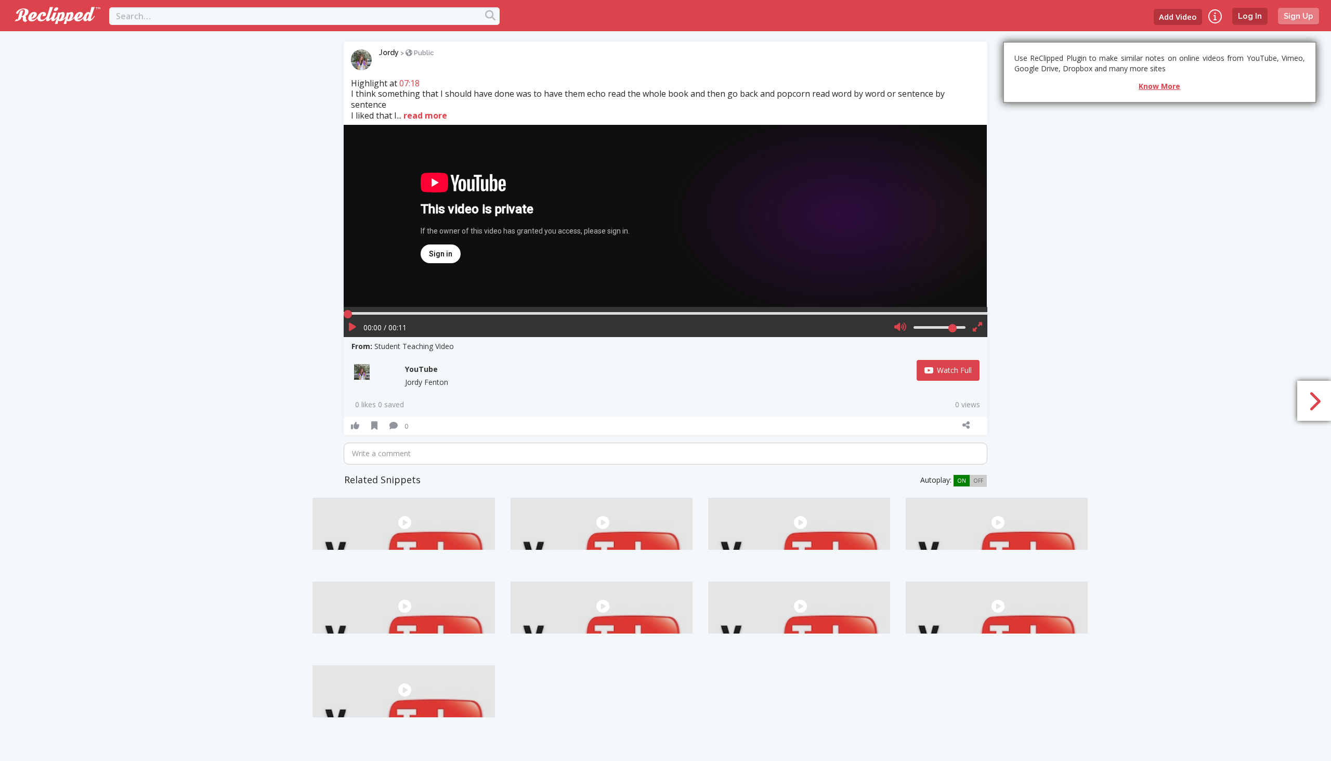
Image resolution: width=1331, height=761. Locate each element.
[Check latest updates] (1215, 16)
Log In (1250, 16)
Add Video (1178, 16)
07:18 (409, 83)
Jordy (389, 52)
